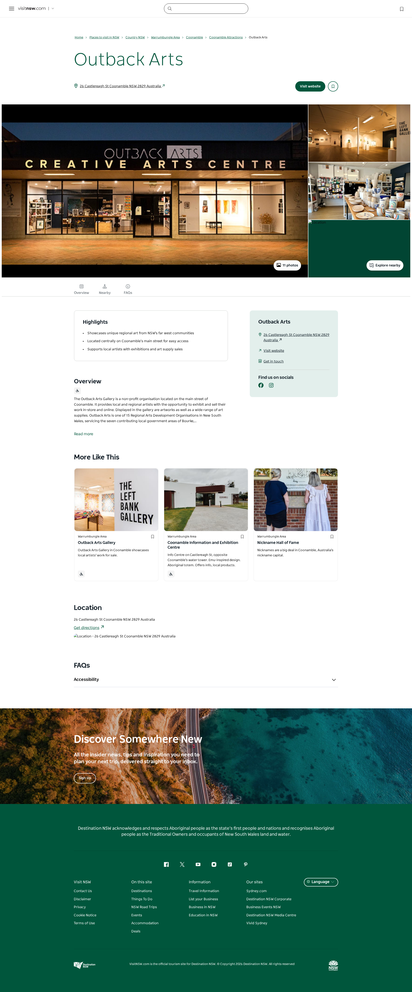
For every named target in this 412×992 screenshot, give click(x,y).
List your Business (203, 899)
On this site (141, 882)
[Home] (31, 9)
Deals (135, 931)
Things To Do (141, 899)
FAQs (128, 293)
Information (200, 882)
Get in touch (274, 361)
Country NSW (135, 37)
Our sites (254, 882)
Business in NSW (202, 907)
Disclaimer (82, 899)
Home (79, 37)
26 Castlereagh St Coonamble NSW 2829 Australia (121, 86)
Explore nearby (388, 265)
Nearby (105, 293)
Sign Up (85, 778)
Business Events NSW (263, 907)
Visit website (310, 86)
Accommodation (145, 923)
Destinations (141, 891)
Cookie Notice (85, 915)
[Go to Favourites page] (401, 8)
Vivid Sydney (256, 923)
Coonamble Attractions (226, 37)
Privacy (80, 907)
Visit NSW (82, 882)
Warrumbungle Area (165, 37)
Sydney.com (256, 891)
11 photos (290, 265)
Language (320, 882)
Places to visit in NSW (104, 37)
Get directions (86, 628)
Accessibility (86, 679)
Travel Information (204, 891)
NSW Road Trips (144, 907)
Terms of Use (84, 923)
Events (136, 915)
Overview (81, 293)
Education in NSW (203, 915)
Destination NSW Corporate (268, 899)
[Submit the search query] (169, 8)
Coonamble (194, 37)
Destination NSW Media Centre (271, 915)
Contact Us (83, 891)
